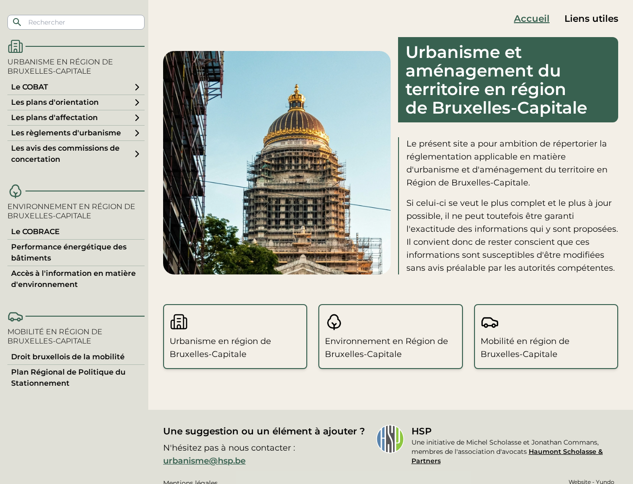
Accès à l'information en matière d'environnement (73, 279)
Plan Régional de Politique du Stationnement (68, 378)
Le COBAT (29, 87)
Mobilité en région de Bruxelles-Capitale (54, 336)
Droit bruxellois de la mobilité (68, 356)
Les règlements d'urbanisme (66, 132)
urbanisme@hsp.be (204, 461)
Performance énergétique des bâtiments (69, 252)
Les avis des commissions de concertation (65, 154)
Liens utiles (591, 18)
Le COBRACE (35, 231)
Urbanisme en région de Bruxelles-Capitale (60, 66)
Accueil (532, 18)
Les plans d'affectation (54, 117)
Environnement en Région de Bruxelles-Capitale (71, 211)
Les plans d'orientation (55, 102)
